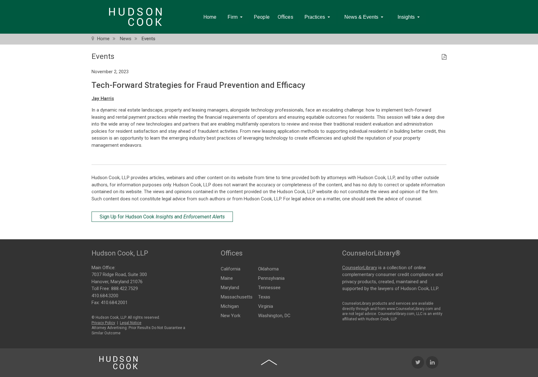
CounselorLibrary (359, 267)
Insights (406, 17)
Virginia (265, 306)
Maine (227, 278)
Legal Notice (130, 323)
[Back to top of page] (269, 362)
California (230, 269)
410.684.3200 (105, 295)
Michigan (230, 306)
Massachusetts (236, 297)
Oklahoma (268, 269)
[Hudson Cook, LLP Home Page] (118, 362)
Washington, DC (274, 315)
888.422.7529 (124, 288)
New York (230, 315)
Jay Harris (103, 98)
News (125, 38)
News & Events (361, 17)
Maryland (230, 287)
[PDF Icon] (444, 57)
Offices (285, 17)
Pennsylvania (271, 278)
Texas (264, 297)
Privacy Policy (103, 323)
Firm (233, 17)
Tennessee (269, 287)
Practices (314, 17)
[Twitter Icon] (418, 362)
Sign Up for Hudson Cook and (162, 217)
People (262, 17)
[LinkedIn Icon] (432, 362)
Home (209, 17)
